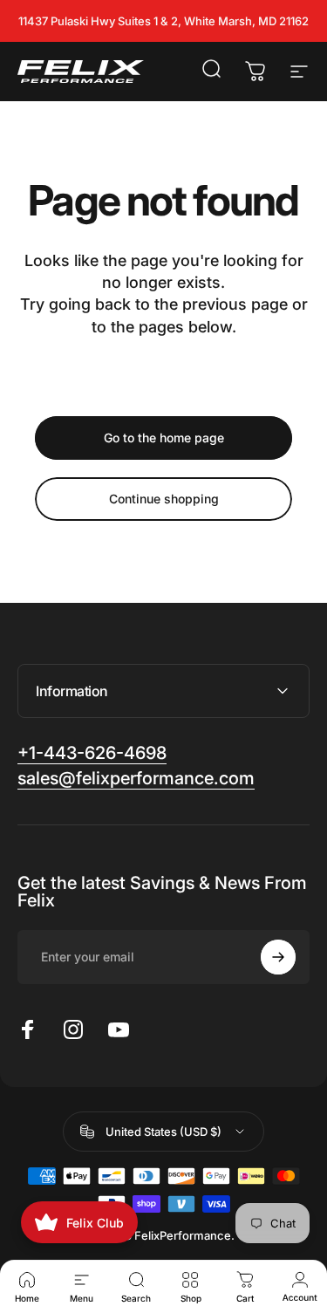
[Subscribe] (278, 957)
